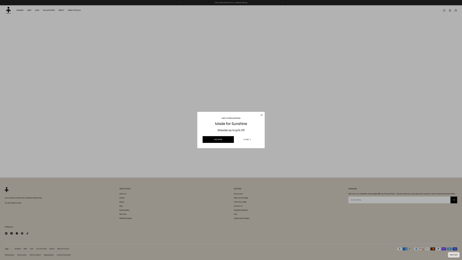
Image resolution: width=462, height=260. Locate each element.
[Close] (264, 105)
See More (218, 139)
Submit (217, 151)
